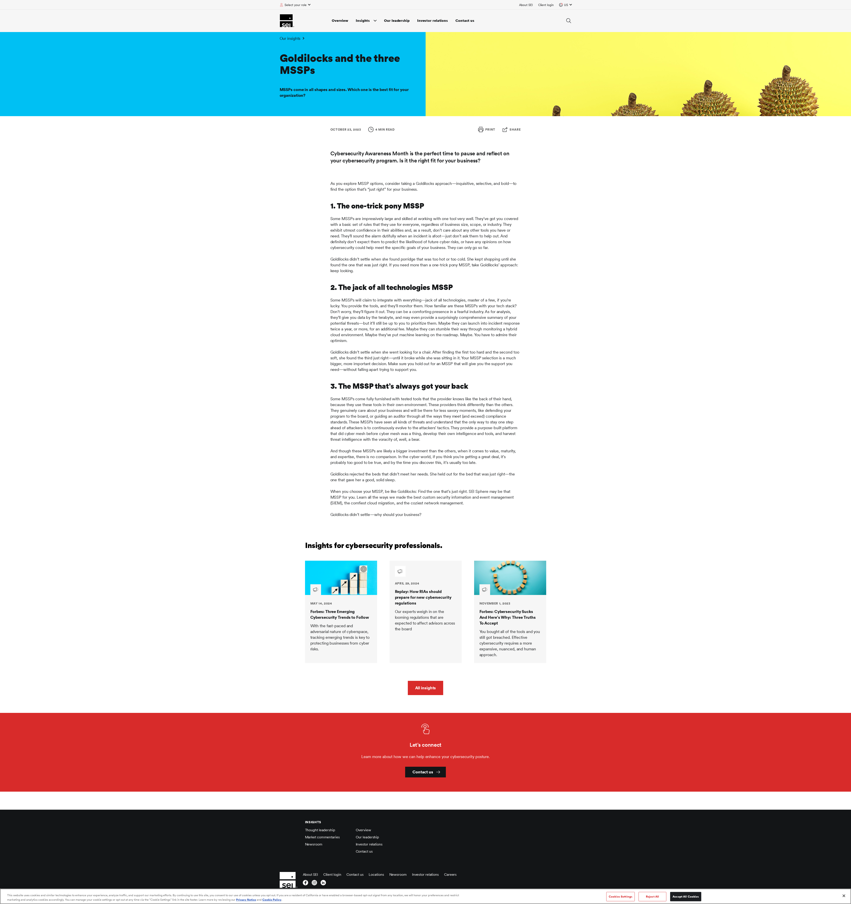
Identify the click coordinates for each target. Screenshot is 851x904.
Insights (363, 20)
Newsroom (313, 844)
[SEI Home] (287, 21)
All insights (425, 688)
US (566, 5)
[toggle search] (568, 20)
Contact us (464, 20)
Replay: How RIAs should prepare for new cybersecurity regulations (423, 597)
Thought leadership (320, 830)
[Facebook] (305, 884)
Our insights (290, 38)
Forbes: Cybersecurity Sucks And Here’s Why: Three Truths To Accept (507, 617)
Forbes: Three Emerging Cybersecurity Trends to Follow (339, 614)
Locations (376, 874)
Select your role (296, 5)
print (490, 129)
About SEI (526, 5)
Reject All (652, 896)
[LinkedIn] (323, 884)
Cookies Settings (620, 896)
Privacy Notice (246, 899)
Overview (340, 20)
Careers (450, 874)
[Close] (844, 896)
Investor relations (432, 20)
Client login (546, 5)
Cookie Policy (271, 899)
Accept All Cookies (686, 896)
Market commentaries (322, 837)
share (515, 129)
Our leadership (397, 20)
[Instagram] (314, 884)
